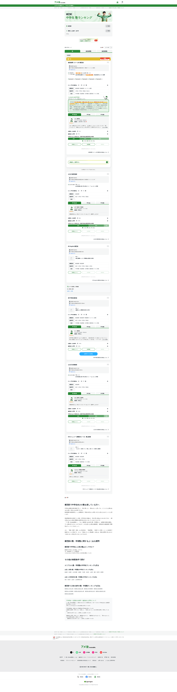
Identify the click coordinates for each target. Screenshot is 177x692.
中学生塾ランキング (62, 634)
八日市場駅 (74, 572)
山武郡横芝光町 (78, 579)
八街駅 (91, 572)
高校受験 (68, 55)
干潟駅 (83, 572)
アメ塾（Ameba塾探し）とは (70, 657)
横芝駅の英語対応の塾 (79, 591)
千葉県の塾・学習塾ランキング (73, 7)
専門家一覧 (106, 657)
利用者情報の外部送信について (84, 660)
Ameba (81, 676)
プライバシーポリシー (71, 660)
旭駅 (95, 572)
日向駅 (87, 572)
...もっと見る (105, 127)
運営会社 (94, 660)
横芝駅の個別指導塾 (69, 593)
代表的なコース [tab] (75, 144)
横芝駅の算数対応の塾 (100, 591)
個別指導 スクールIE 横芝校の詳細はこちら (97, 152)
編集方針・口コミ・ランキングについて (87, 657)
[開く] (107, 85)
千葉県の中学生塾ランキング (72, 634)
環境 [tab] (103, 114)
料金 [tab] (89, 114)
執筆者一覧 (100, 657)
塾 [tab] (72, 51)
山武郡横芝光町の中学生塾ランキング (86, 634)
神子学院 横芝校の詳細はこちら (100, 357)
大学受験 (88, 652)
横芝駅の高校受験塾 (98, 588)
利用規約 (62, 660)
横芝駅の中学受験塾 (88, 588)
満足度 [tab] (75, 114)
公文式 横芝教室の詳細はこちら (100, 239)
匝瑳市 (69, 579)
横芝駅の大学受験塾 (69, 591)
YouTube (105, 652)
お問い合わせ (101, 660)
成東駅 (79, 572)
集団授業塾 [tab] (104, 51)
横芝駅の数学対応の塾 (90, 591)
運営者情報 (113, 657)
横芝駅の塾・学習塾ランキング (102, 7)
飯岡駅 (102, 572)
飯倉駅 (68, 291)
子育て (96, 652)
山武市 (72, 579)
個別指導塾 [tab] (88, 51)
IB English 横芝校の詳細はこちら (100, 280)
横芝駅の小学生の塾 (69, 588)
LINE (80, 652)
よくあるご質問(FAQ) (110, 660)
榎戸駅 (98, 572)
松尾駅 (72, 291)
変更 (109, 26)
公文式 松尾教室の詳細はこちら (100, 429)
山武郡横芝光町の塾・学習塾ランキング (87, 7)
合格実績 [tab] (88, 144)
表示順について (69, 47)
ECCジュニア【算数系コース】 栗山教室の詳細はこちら (95, 489)
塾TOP (55, 7)
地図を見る (73, 69)
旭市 (66, 579)
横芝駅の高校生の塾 (78, 588)
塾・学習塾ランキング (62, 7)
